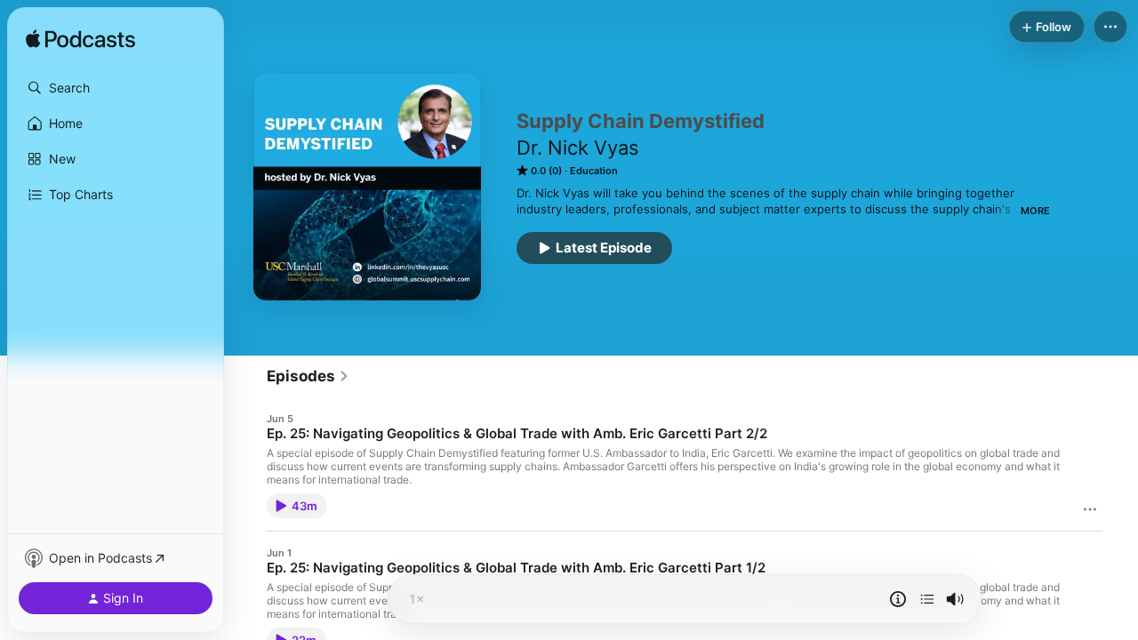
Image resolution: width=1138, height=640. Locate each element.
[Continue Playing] (927, 599)
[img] (80, 40)
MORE (1035, 210)
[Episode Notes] (898, 599)
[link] (308, 376)
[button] (116, 88)
